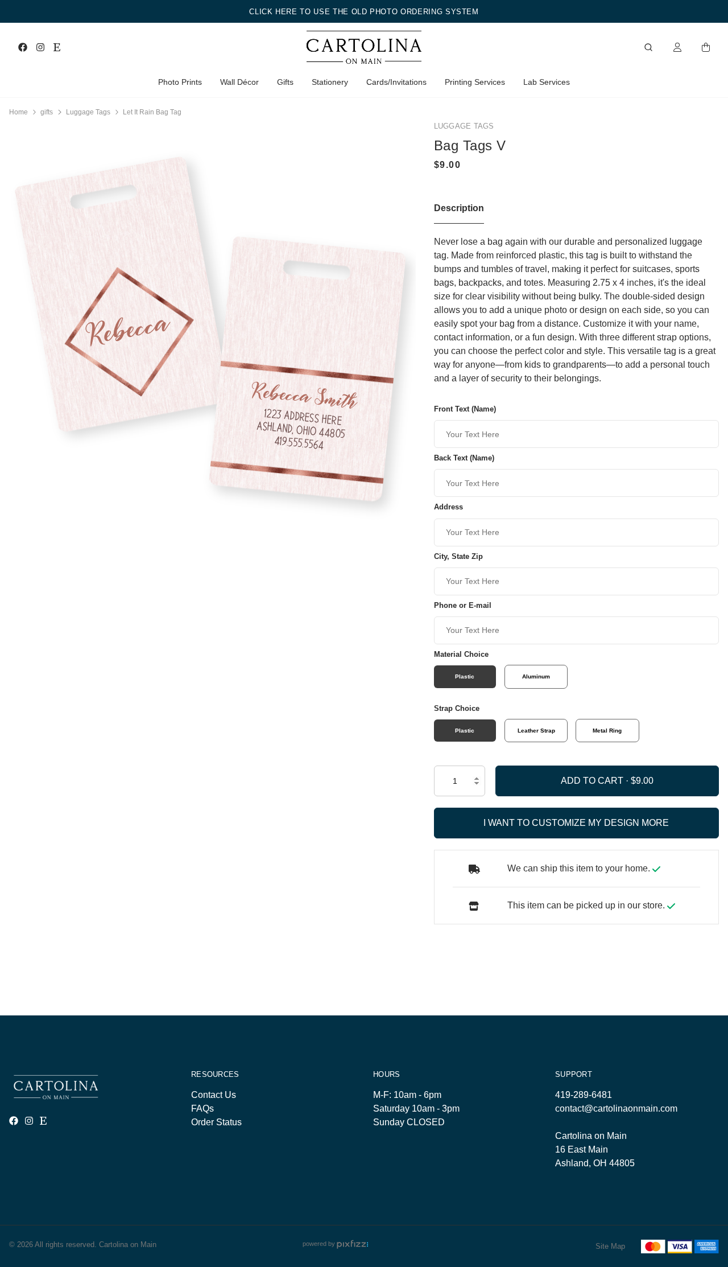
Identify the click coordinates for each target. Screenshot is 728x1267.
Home (18, 112)
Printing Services (475, 82)
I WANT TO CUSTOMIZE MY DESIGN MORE (576, 823)
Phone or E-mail (462, 605)
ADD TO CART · (596, 780)
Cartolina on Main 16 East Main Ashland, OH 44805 (595, 1149)
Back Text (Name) (464, 458)
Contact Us (213, 1095)
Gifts (285, 82)
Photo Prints (180, 82)
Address (448, 507)
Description (459, 208)
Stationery (330, 82)
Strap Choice (456, 708)
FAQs (202, 1108)
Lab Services (546, 82)
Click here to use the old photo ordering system (364, 11)
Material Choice (461, 654)
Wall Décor (239, 82)
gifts (46, 112)
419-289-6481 (583, 1095)
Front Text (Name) (465, 409)
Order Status (216, 1122)
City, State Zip (458, 556)
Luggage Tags (88, 112)
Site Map (610, 1246)
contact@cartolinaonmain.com (616, 1108)
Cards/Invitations (396, 82)
